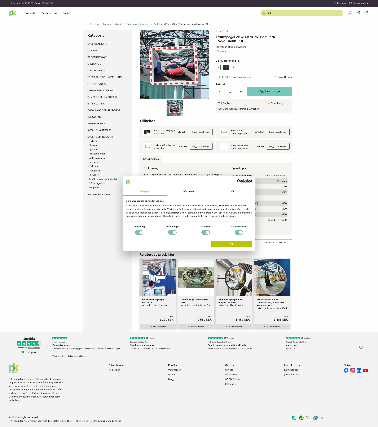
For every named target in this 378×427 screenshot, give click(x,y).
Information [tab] (189, 191)
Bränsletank (96, 103)
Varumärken (49, 13)
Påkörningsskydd (97, 183)
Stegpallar (94, 187)
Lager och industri (112, 24)
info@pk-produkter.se (109, 420)
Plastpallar (94, 170)
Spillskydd (94, 63)
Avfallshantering (99, 130)
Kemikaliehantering (100, 90)
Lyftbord (93, 149)
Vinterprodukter (98, 194)
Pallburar (93, 166)
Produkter (30, 13)
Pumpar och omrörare (102, 96)
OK (231, 244)
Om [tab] (233, 191)
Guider (66, 13)
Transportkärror (97, 153)
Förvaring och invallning (104, 77)
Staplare (93, 145)
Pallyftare (94, 141)
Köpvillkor (114, 369)
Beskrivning (151, 159)
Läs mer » (221, 51)
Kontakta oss (291, 369)
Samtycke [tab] (145, 191)
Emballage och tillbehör (103, 110)
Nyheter (92, 50)
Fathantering (96, 83)
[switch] (172, 232)
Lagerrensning (97, 43)
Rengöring (94, 116)
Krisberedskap (96, 57)
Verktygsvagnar (97, 158)
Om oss (229, 369)
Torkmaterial (96, 70)
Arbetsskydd (96, 123)
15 (234, 67)
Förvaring (93, 162)
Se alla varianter (158, 326)
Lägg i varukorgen (269, 91)
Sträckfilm (94, 175)
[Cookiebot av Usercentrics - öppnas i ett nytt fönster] (239, 181)
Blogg (171, 379)
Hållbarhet (231, 383)
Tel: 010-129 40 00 (85, 420)
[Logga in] (350, 13)
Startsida (94, 24)
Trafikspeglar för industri (137, 24)
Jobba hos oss (291, 374)
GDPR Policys (232, 379)
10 (226, 67)
